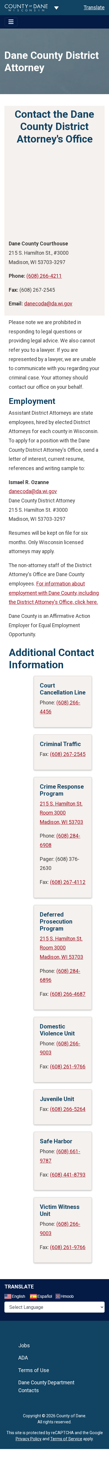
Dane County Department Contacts (46, 1386)
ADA (23, 1358)
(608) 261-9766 (67, 1067)
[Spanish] (42, 1297)
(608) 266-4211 (44, 276)
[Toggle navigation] (11, 21)
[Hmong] (67, 1297)
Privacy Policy (29, 1438)
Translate (94, 7)
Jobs (24, 1345)
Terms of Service (66, 1438)
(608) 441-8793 (67, 1175)
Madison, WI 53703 (61, 822)
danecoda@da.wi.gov (48, 304)
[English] (16, 1297)
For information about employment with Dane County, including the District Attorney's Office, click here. (54, 593)
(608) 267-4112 (67, 882)
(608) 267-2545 (67, 754)
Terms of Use (33, 1370)
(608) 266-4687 (67, 994)
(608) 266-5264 (67, 1109)
